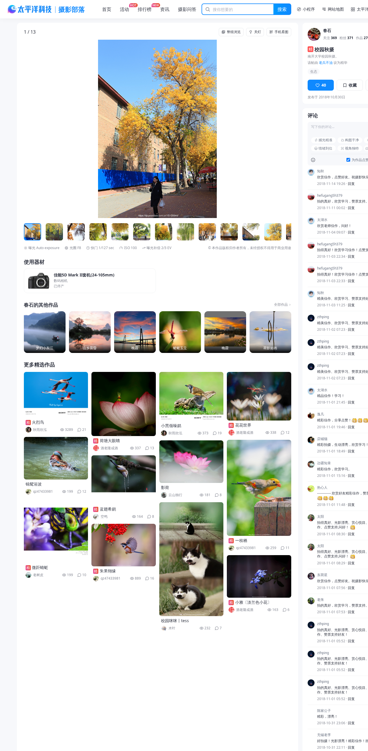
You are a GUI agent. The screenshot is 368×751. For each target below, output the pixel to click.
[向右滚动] (286, 231)
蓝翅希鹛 (108, 509)
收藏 (353, 85)
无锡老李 (324, 735)
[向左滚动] (29, 231)
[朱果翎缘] (123, 545)
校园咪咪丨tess (175, 620)
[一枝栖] (259, 488)
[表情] (313, 160)
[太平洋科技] (30, 9)
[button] (50, 129)
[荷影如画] (270, 332)
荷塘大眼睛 (110, 440)
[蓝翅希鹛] (123, 480)
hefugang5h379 (329, 195)
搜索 (282, 9)
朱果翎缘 (108, 571)
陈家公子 (324, 710)
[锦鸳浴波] (56, 458)
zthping (323, 317)
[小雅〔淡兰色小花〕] (259, 576)
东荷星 (322, 575)
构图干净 (352, 139)
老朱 (320, 599)
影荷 (165, 487)
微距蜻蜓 (40, 567)
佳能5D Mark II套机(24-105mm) (84, 275)
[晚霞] (135, 332)
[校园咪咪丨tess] (191, 559)
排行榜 (145, 9)
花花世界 (243, 425)
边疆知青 (324, 463)
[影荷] (191, 461)
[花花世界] (259, 396)
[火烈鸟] (56, 395)
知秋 (320, 171)
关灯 (257, 31)
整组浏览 (234, 31)
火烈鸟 (38, 422)
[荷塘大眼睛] (123, 404)
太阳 (320, 516)
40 (323, 85)
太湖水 (322, 219)
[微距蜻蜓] (56, 531)
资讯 (164, 9)
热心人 (322, 487)
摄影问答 (187, 9)
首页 (106, 9)
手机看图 (281, 31)
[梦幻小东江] (45, 332)
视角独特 (352, 148)
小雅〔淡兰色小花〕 (253, 602)
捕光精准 (325, 139)
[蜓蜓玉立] (180, 332)
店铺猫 (322, 439)
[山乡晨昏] (90, 332)
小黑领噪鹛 (171, 425)
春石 (327, 30)
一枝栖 (241, 540)
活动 (124, 9)
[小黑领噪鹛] (191, 396)
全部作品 (281, 304)
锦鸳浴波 (34, 484)
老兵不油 (326, 62)
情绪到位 (325, 148)
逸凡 (320, 414)
